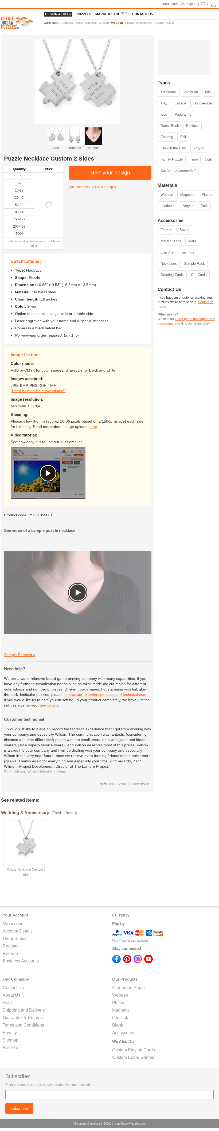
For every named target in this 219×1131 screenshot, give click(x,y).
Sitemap (10, 1040)
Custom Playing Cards (133, 1050)
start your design (110, 173)
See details (49, 705)
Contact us (142, 14)
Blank (117, 1025)
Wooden (167, 195)
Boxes (184, 230)
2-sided (104, 22)
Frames (166, 230)
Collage (180, 103)
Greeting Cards (172, 275)
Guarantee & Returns (23, 1017)
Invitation (191, 92)
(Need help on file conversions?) (38, 391)
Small (79, 22)
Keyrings (187, 252)
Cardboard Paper (128, 987)
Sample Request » (19, 655)
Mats (192, 241)
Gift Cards (199, 275)
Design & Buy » (58, 14)
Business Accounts (21, 961)
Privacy (10, 1032)
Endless (192, 126)
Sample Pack (194, 264)
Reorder (10, 953)
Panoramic (183, 114)
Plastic (207, 195)
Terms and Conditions (23, 1025)
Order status (169, 4)
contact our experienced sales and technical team (105, 694)
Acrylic (198, 148)
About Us (11, 995)
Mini (208, 92)
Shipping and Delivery (24, 1010)
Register (11, 946)
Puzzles (84, 14)
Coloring (167, 137)
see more (141, 783)
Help (7, 1002)
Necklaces (169, 264)
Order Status (14, 938)
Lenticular (168, 206)
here (93, 426)
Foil (183, 137)
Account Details (18, 931)
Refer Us (11, 1047)
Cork (208, 159)
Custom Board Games (133, 1057)
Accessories (123, 1032)
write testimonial (113, 783)
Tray (164, 103)
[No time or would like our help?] (92, 187)
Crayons (167, 252)
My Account (14, 923)
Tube (194, 159)
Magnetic (187, 195)
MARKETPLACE (111, 14)
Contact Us (13, 987)
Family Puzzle (172, 159)
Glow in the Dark (173, 148)
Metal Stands (171, 241)
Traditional (169, 92)
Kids (164, 114)
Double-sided (203, 103)
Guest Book (170, 126)
